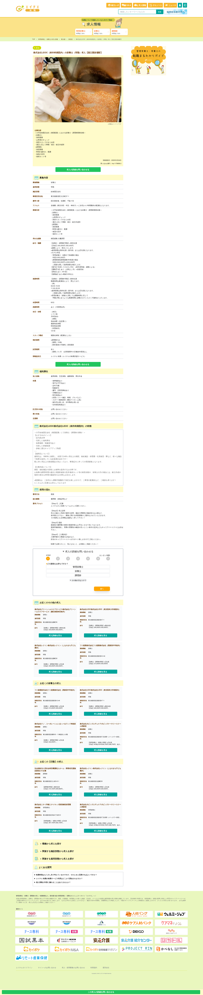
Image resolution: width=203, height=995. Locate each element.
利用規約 (93, 967)
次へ (102, 588)
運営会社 (106, 967)
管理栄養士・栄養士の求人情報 (48, 39)
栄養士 (78, 571)
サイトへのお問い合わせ (47, 967)
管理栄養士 (78, 566)
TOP (33, 39)
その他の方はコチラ (79, 580)
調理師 (78, 575)
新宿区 (70, 39)
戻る (37, 47)
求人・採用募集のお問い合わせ (73, 967)
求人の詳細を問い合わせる (78, 169)
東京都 (63, 39)
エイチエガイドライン (24, 967)
